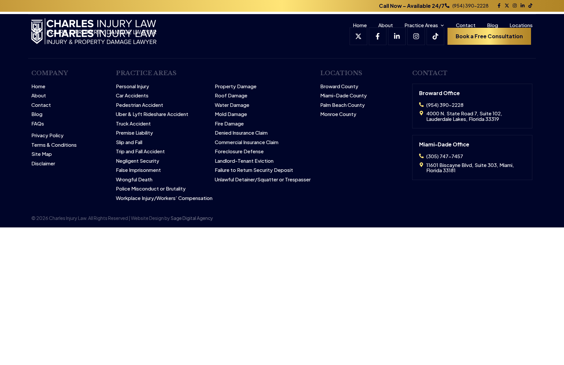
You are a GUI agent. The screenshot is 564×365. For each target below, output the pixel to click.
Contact (466, 25)
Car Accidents (132, 95)
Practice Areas (421, 25)
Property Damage (236, 86)
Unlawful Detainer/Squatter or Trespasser (263, 179)
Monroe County (338, 114)
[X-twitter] (507, 5)
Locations (521, 25)
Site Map (41, 154)
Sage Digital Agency (192, 218)
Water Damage (232, 105)
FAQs (37, 123)
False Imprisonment (138, 170)
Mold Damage (231, 114)
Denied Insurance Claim (241, 133)
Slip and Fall (129, 142)
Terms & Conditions (54, 145)
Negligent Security (137, 161)
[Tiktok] (530, 5)
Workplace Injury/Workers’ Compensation (164, 198)
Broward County (339, 86)
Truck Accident (133, 123)
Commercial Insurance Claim (246, 142)
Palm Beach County (342, 105)
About (385, 25)
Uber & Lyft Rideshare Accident (152, 114)
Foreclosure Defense (239, 151)
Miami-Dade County (343, 95)
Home (360, 25)
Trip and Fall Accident (140, 151)
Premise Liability (134, 133)
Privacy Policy (47, 135)
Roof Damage (231, 95)
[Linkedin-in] (522, 5)
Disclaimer (43, 163)
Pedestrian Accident (139, 105)
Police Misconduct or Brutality (151, 188)
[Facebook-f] (499, 5)
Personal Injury (132, 86)
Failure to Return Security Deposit (254, 170)
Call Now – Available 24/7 (412, 5)
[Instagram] (514, 5)
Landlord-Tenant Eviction (244, 161)
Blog (492, 25)
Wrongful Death (134, 179)
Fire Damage (229, 123)
